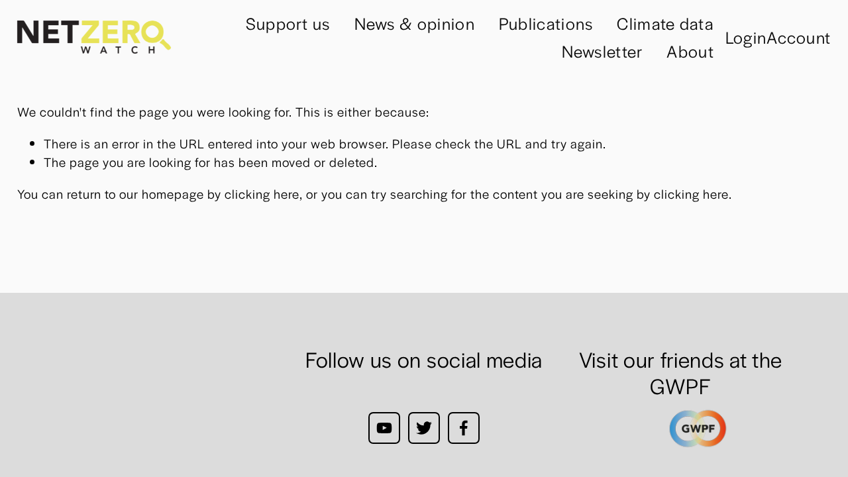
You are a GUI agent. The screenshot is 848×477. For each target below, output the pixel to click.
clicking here (262, 194)
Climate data (665, 22)
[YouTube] (384, 428)
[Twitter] (424, 428)
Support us (288, 22)
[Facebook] (464, 428)
